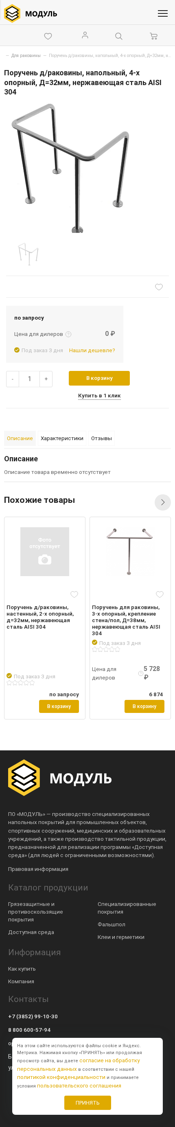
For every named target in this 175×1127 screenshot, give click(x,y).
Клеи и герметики (121, 937)
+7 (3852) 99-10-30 (33, 1016)
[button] (163, 502)
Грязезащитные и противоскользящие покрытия (35, 912)
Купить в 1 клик (99, 395)
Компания (21, 981)
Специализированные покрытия (127, 908)
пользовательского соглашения (79, 1085)
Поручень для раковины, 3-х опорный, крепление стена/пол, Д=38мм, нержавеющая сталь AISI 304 (126, 620)
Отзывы (101, 438)
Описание (20, 438)
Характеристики (62, 438)
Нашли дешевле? (92, 350)
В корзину (99, 378)
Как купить (22, 968)
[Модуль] (30, 13)
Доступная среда (31, 932)
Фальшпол (111, 924)
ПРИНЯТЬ (88, 1103)
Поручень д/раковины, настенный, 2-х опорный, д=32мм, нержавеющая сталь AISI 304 (40, 617)
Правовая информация (38, 869)
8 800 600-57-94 (29, 1029)
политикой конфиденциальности (61, 1077)
